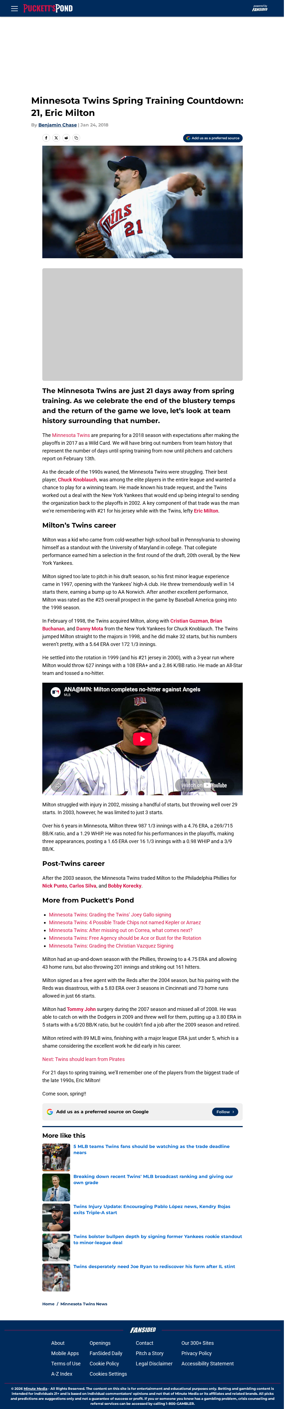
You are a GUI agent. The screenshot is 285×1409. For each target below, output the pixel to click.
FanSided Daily (106, 1353)
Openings (100, 1343)
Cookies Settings (108, 1374)
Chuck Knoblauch (77, 480)
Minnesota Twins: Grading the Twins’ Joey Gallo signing (110, 915)
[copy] (76, 138)
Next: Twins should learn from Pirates (83, 1059)
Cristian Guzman (189, 621)
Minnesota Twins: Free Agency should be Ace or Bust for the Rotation (125, 938)
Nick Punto (54, 886)
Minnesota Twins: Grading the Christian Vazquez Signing (111, 946)
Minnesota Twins (71, 435)
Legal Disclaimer (154, 1363)
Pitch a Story (150, 1353)
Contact (144, 1343)
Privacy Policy (196, 1353)
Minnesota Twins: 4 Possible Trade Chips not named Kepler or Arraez (125, 922)
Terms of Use (66, 1363)
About (58, 1343)
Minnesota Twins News (83, 1303)
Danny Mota (89, 629)
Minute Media (35, 1388)
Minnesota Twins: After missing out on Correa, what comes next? (121, 930)
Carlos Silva (82, 886)
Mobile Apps (65, 1353)
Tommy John (81, 1009)
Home (48, 1303)
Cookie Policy (104, 1363)
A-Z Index (61, 1374)
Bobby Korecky (124, 886)
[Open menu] (14, 8)
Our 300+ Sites (197, 1343)
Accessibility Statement (207, 1363)
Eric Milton (206, 511)
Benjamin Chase (57, 125)
